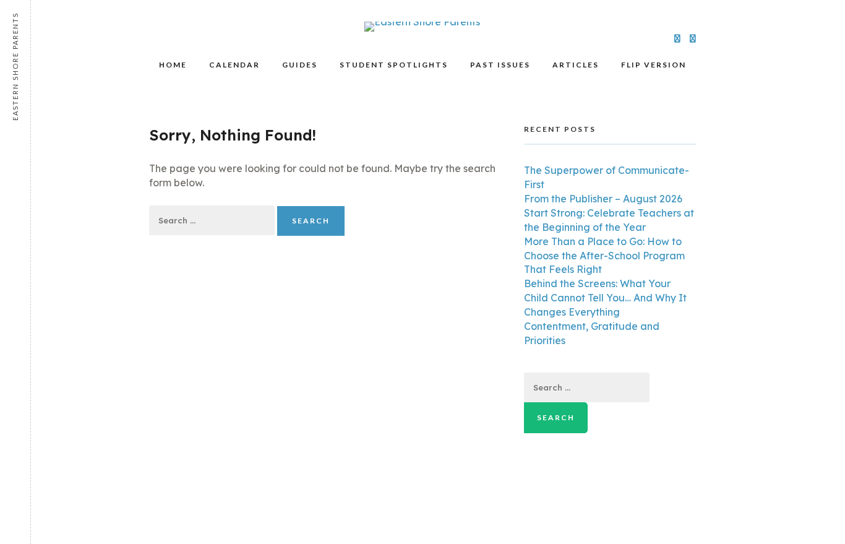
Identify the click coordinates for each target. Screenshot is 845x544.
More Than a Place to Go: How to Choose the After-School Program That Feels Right (604, 255)
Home (173, 64)
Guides (299, 64)
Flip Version (653, 64)
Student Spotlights (394, 64)
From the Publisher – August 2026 (603, 198)
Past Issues (500, 64)
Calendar (234, 64)
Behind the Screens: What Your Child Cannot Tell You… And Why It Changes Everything (605, 297)
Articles (575, 64)
